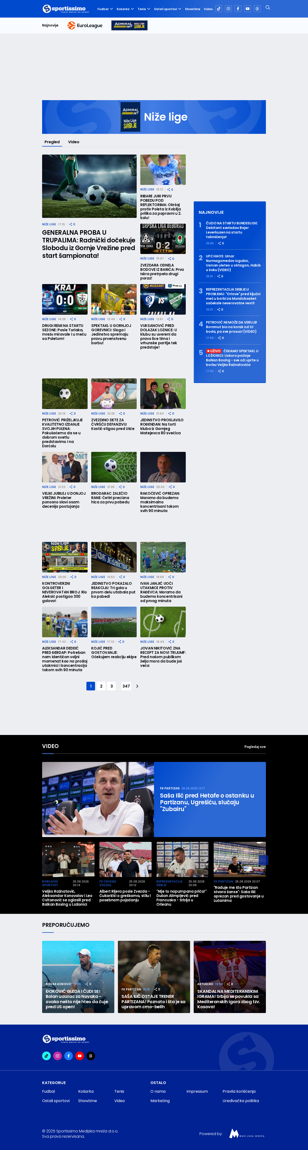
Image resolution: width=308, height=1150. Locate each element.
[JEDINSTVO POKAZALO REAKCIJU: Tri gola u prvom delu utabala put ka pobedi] (114, 557)
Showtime (192, 9)
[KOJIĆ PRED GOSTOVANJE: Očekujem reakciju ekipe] (114, 622)
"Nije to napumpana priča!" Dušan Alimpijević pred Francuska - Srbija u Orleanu (181, 898)
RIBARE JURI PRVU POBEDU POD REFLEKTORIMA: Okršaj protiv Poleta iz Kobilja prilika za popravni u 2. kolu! (160, 207)
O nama (158, 1091)
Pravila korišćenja (239, 1091)
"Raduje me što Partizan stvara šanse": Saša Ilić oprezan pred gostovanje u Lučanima (239, 894)
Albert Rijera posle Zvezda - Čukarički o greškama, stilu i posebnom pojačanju (125, 895)
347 (126, 686)
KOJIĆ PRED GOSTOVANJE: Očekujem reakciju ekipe (114, 652)
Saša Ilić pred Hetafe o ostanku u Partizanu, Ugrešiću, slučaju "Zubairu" (207, 802)
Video (208, 9)
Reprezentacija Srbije (169, 883)
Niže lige (49, 224)
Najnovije (50, 25)
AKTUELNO (205, 984)
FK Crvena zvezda (107, 883)
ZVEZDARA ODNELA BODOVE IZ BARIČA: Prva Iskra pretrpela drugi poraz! (162, 271)
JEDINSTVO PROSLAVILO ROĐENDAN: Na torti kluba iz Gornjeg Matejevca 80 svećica (162, 426)
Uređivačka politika (241, 1100)
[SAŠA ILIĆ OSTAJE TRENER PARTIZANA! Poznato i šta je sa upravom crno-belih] (154, 977)
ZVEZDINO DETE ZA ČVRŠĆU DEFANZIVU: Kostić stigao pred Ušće (113, 424)
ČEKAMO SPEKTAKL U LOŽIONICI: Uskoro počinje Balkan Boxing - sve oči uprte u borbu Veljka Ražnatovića (232, 358)
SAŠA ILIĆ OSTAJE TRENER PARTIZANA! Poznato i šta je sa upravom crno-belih (154, 1001)
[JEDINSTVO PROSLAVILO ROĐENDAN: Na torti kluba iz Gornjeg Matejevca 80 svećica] (163, 393)
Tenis (142, 9)
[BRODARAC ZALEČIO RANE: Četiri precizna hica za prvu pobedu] (114, 467)
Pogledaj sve (255, 747)
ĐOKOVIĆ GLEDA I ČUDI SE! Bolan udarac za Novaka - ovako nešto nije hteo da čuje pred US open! (77, 999)
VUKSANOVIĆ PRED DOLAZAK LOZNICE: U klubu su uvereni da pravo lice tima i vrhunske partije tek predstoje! (158, 337)
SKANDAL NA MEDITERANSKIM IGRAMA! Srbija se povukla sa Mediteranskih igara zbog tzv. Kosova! (228, 999)
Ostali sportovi (165, 9)
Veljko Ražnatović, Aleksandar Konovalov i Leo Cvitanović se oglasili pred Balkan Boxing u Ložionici (67, 898)
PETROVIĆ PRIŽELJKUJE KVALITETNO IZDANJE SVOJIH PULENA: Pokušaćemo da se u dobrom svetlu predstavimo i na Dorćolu (62, 433)
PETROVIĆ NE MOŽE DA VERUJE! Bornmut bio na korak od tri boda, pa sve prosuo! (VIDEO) (231, 327)
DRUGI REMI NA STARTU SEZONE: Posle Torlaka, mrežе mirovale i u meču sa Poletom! (64, 332)
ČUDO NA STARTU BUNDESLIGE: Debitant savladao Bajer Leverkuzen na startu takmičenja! (232, 230)
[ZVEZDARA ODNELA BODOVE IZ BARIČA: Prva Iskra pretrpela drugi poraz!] (163, 239)
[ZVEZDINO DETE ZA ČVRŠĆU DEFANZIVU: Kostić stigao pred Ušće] (114, 393)
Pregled (52, 142)
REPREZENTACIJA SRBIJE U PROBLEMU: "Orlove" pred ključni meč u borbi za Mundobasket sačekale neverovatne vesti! (233, 296)
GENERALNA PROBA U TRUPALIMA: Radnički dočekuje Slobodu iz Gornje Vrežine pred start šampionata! (88, 244)
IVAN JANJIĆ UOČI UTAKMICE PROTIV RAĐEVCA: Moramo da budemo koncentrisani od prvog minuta (161, 592)
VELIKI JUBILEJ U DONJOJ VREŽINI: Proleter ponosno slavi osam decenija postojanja (64, 500)
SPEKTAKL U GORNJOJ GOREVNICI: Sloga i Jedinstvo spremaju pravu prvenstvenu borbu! (111, 334)
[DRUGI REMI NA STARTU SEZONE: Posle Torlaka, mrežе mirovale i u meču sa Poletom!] (65, 299)
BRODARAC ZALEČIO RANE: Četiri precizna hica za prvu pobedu (110, 497)
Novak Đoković (58, 984)
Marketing (160, 1100)
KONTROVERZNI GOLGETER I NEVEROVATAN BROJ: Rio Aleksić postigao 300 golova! (64, 592)
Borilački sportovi (50, 883)
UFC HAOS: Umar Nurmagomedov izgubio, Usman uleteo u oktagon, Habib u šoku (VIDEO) (233, 263)
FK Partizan (170, 788)
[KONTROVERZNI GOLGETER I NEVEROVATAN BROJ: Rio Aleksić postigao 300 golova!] (65, 557)
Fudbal (103, 9)
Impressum (197, 1091)
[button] (263, 860)
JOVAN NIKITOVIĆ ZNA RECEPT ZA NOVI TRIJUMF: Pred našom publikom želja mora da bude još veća (163, 657)
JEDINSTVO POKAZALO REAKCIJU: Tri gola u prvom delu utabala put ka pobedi (113, 590)
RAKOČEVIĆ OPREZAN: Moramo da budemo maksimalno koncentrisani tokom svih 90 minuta (160, 502)
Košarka (123, 9)
